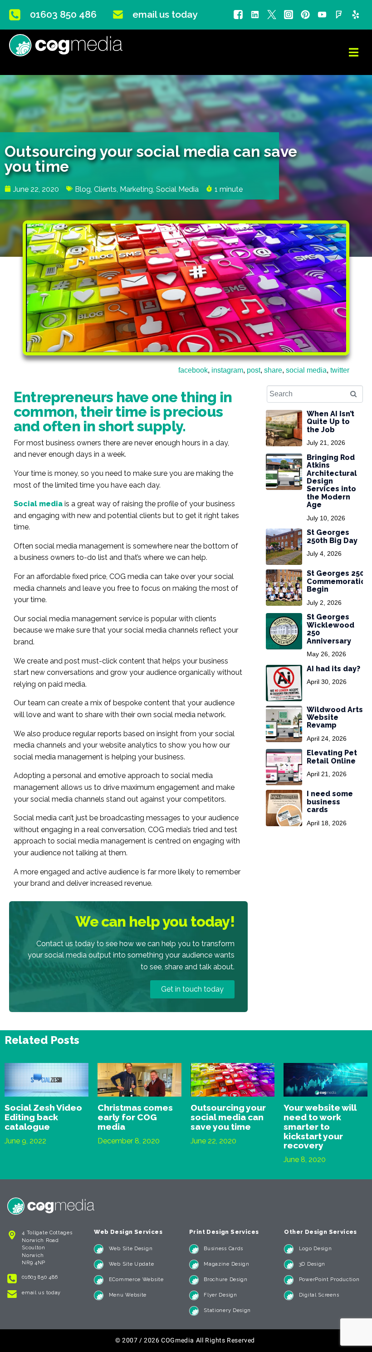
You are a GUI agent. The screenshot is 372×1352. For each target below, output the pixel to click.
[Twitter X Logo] (271, 14)
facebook (193, 370)
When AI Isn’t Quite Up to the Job (330, 421)
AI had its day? (333, 668)
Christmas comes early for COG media (135, 1117)
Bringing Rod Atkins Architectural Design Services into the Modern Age (332, 481)
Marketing (136, 189)
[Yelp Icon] (355, 14)
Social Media (177, 189)
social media (306, 370)
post (253, 370)
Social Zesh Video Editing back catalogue (43, 1117)
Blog (83, 189)
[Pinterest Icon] (305, 14)
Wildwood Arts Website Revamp (335, 717)
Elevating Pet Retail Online (332, 756)
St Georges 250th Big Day (332, 536)
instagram (227, 370)
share (273, 370)
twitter (339, 370)
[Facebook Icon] (238, 14)
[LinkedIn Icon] (255, 14)
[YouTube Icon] (322, 14)
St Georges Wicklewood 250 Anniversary (330, 629)
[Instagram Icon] (288, 14)
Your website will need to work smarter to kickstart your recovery (320, 1127)
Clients (105, 189)
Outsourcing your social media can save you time (228, 1117)
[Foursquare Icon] (339, 14)
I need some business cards (330, 801)
